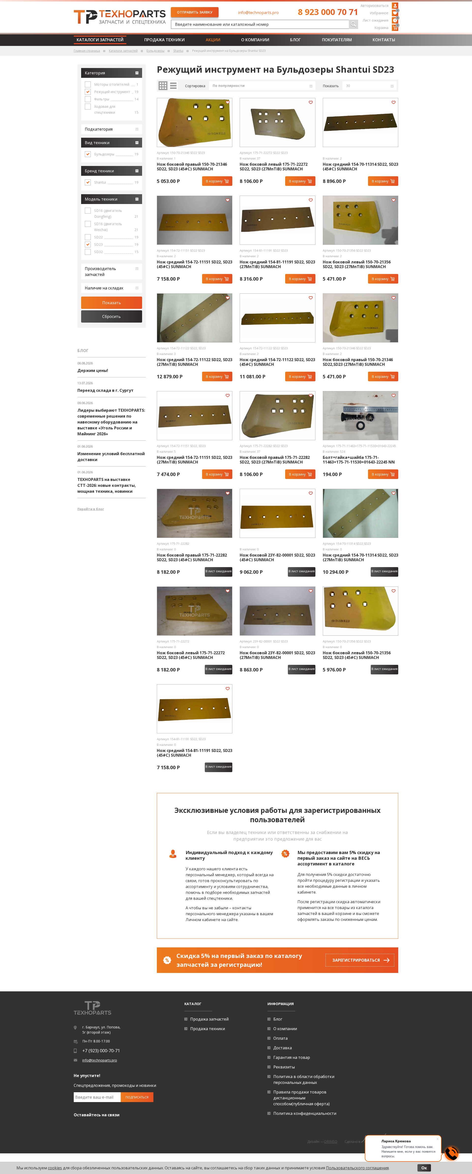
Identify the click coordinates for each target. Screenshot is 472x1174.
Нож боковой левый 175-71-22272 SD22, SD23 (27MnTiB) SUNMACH (274, 166)
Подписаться (137, 1097)
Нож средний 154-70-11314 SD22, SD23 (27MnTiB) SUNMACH (360, 557)
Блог (295, 39)
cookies (55, 1168)
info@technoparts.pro (258, 12)
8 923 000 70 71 (328, 11)
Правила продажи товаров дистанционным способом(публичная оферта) (301, 1097)
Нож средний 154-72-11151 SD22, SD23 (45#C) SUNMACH (194, 264)
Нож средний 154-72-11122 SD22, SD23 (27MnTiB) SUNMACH (194, 362)
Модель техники (101, 199)
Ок (424, 1168)
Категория (95, 73)
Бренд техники (99, 171)
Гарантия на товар (291, 1057)
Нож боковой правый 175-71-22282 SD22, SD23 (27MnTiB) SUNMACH (275, 459)
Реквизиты (284, 1067)
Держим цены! (92, 370)
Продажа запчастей (209, 1019)
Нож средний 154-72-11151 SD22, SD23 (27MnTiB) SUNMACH (194, 459)
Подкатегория (99, 129)
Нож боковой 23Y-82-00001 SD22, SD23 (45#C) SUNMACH (277, 557)
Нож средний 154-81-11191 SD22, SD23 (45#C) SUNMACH (194, 753)
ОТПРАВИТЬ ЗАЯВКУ (194, 12)
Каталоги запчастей (100, 39)
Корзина (386, 27)
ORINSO (330, 1141)
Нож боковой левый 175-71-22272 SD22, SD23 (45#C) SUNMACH (191, 655)
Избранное (384, 12)
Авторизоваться (374, 5)
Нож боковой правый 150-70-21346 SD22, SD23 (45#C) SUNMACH (192, 166)
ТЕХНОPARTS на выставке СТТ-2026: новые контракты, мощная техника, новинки (106, 485)
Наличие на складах (104, 288)
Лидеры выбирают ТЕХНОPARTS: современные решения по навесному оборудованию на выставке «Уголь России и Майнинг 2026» (111, 422)
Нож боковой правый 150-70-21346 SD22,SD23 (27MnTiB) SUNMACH (358, 362)
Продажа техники (164, 39)
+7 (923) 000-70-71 (101, 1050)
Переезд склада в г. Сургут (105, 390)
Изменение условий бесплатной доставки (111, 456)
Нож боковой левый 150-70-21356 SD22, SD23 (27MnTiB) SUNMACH (357, 264)
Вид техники (97, 142)
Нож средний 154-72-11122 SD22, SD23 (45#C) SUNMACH (277, 362)
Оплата (280, 1038)
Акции (213, 39)
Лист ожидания (380, 20)
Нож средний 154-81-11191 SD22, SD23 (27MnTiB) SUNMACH (277, 264)
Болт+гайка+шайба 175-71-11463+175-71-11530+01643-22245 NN (359, 459)
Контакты (384, 39)
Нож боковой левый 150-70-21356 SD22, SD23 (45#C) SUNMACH (357, 655)
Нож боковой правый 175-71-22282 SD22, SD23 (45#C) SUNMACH (192, 557)
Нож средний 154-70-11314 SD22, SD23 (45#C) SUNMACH (360, 166)
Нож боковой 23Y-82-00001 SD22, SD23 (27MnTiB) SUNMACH (277, 655)
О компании (255, 39)
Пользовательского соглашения (357, 1168)
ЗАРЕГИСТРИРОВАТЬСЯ (356, 960)
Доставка (282, 1048)
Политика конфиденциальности (304, 1113)
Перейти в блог (90, 509)
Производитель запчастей (100, 271)
